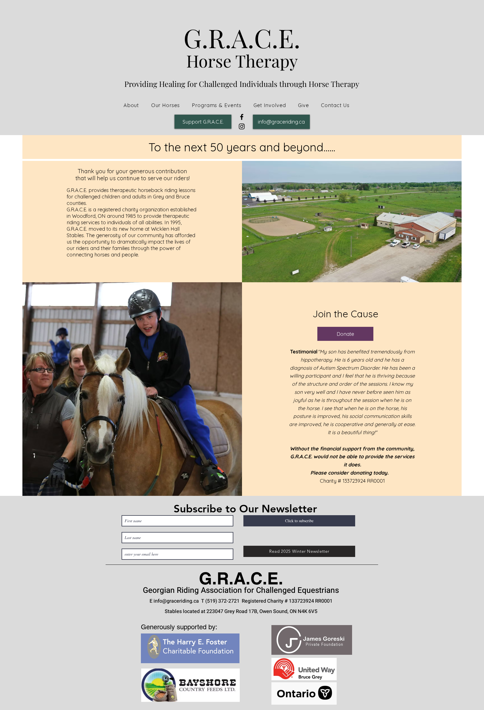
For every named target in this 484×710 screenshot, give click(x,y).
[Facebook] (242, 117)
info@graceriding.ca (176, 601)
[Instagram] (242, 126)
